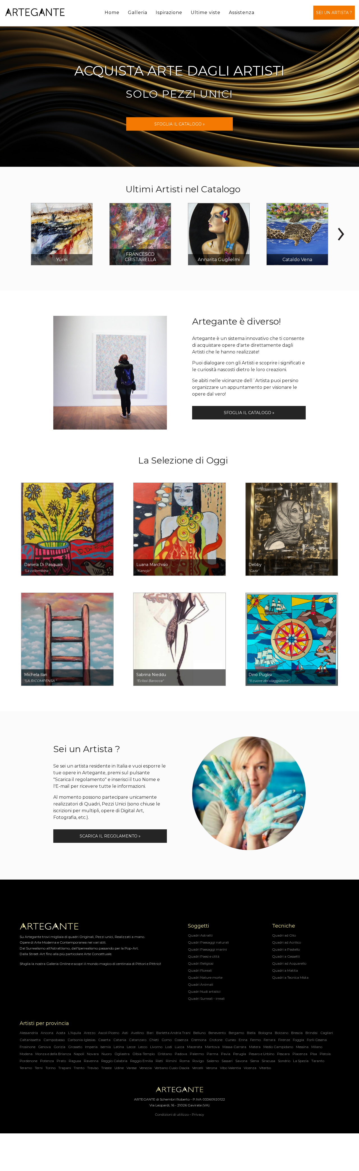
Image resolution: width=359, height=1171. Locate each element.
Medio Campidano (278, 1047)
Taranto (317, 1061)
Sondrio (284, 1061)
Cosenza (181, 1040)
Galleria (137, 12)
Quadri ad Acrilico (286, 942)
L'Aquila (74, 1033)
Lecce (131, 1047)
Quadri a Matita (285, 970)
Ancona (47, 1033)
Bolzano (281, 1033)
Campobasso (54, 1040)
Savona (241, 1061)
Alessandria (29, 1033)
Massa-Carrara (234, 1047)
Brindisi (311, 1033)
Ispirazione (169, 12)
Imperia (91, 1047)
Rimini (171, 1061)
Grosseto (75, 1047)
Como (167, 1040)
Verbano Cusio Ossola (172, 1068)
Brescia (297, 1033)
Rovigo (198, 1061)
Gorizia (59, 1047)
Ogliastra (122, 1054)
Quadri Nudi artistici (204, 991)
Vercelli (197, 1068)
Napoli (79, 1054)
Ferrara (269, 1040)
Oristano (165, 1054)
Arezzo (89, 1033)
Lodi (168, 1047)
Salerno (213, 1061)
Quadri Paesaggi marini (207, 949)
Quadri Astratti (200, 935)
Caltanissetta (30, 1040)
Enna (243, 1040)
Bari (150, 1033)
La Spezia (301, 1061)
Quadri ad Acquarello (289, 963)
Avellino (137, 1033)
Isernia (105, 1047)
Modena (26, 1054)
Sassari (227, 1061)
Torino (50, 1068)
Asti (125, 1033)
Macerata (194, 1047)
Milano (316, 1047)
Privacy (198, 1114)
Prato (61, 1061)
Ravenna (91, 1061)
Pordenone (28, 1061)
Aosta (60, 1033)
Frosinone (27, 1047)
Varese (131, 1068)
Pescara (283, 1054)
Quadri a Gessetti (286, 956)
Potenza (47, 1061)
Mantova (212, 1047)
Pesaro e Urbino (261, 1054)
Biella (251, 1033)
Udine (119, 1068)
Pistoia (325, 1054)
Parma (212, 1054)
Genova (44, 1047)
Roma (185, 1061)
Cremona (198, 1040)
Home (112, 12)
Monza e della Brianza (53, 1054)
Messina (302, 1047)
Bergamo (236, 1033)
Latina (119, 1047)
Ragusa (75, 1061)
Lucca (179, 1047)
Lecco (142, 1047)
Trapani (64, 1068)
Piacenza (300, 1054)
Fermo (255, 1040)
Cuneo (230, 1040)
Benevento (217, 1033)
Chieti (154, 1040)
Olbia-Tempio (143, 1054)
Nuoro (107, 1054)
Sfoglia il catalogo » (249, 412)
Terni (39, 1068)
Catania (119, 1040)
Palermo (197, 1054)
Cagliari (326, 1033)
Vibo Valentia (230, 1068)
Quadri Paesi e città (203, 956)
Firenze (284, 1040)
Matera (255, 1047)
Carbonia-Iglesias (81, 1040)
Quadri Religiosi (200, 963)
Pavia (225, 1054)
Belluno (199, 1033)
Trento (79, 1068)
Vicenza (250, 1068)
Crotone (215, 1040)
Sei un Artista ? (334, 12)
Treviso (92, 1068)
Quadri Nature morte (205, 977)
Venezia (145, 1068)
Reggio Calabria (114, 1061)
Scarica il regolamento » (110, 836)
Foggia (298, 1040)
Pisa (313, 1054)
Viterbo (265, 1068)
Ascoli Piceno (108, 1033)
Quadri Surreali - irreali (206, 998)
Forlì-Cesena (317, 1040)
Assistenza (241, 12)
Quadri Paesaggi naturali (208, 942)
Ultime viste (205, 12)
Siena (254, 1061)
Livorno (156, 1047)
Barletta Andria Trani (173, 1033)
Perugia (239, 1054)
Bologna (265, 1033)
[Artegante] (35, 12)
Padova (181, 1054)
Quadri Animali (200, 984)
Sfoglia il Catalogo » (179, 124)
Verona (211, 1068)
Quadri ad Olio (284, 935)
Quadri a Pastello (286, 949)
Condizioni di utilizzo (172, 1114)
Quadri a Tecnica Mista (290, 977)
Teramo (26, 1068)
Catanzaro (137, 1040)
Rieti (159, 1061)
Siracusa (268, 1061)
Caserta (104, 1040)
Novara (93, 1054)
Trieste (106, 1068)
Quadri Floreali (200, 970)
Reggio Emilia (141, 1061)
